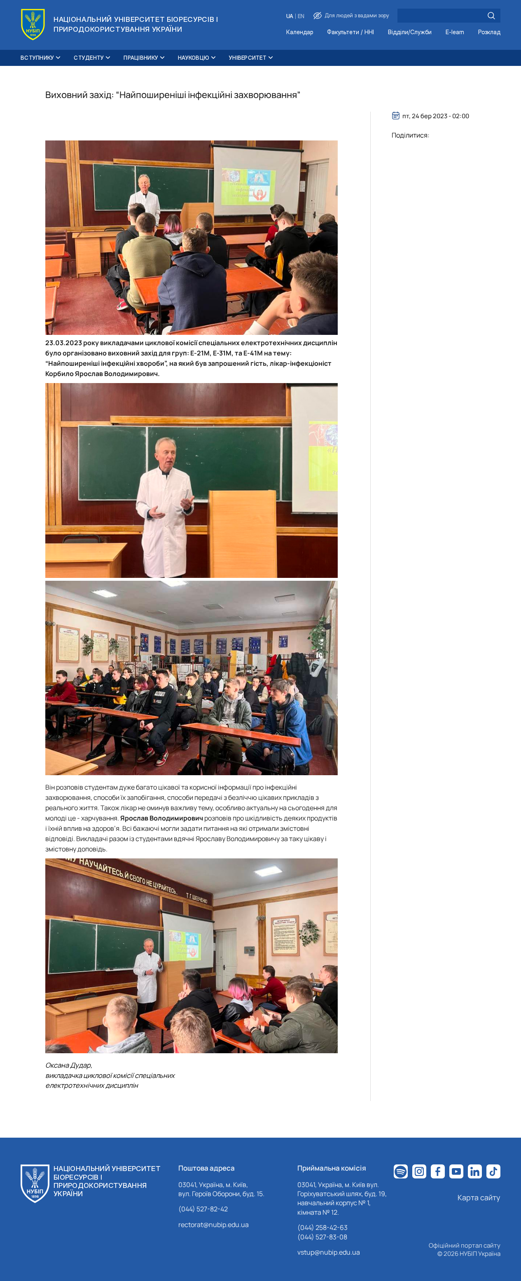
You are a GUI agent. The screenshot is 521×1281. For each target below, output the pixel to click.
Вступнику (37, 57)
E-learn (455, 32)
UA (289, 16)
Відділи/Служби (410, 32)
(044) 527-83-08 (322, 1236)
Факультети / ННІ (350, 32)
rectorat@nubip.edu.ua (213, 1224)
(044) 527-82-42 (203, 1208)
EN (301, 16)
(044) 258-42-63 (322, 1227)
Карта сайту (479, 1197)
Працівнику (141, 57)
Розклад (489, 32)
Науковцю (193, 57)
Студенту (89, 57)
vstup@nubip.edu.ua (328, 1252)
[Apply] (491, 16)
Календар (299, 32)
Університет (247, 57)
